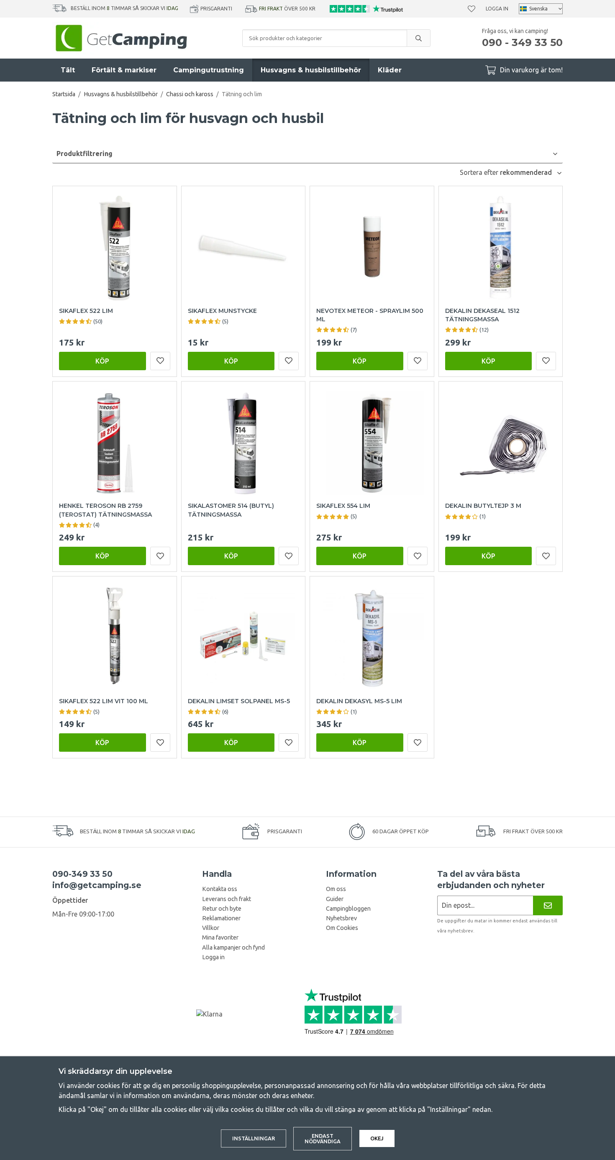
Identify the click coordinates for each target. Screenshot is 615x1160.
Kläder (390, 70)
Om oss (336, 889)
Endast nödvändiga (323, 1138)
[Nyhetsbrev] (548, 905)
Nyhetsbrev (341, 918)
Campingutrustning (208, 70)
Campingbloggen (348, 908)
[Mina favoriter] (471, 9)
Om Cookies (342, 927)
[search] (418, 38)
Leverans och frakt (226, 899)
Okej (377, 1138)
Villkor (210, 927)
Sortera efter (480, 172)
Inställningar (253, 1138)
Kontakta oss (219, 889)
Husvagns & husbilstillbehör (311, 70)
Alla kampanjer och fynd (233, 947)
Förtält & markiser (124, 70)
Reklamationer (221, 918)
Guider (334, 899)
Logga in (497, 8)
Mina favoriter (220, 937)
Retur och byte (221, 908)
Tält (68, 70)
